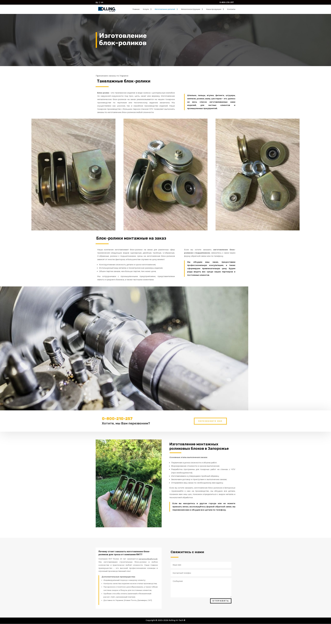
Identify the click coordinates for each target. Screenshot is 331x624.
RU (97, 2)
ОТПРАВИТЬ (220, 601)
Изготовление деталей (165, 9)
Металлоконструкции (190, 9)
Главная (136, 9)
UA (102, 2)
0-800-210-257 (226, 2)
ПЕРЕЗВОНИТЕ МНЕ (210, 421)
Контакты (231, 9)
